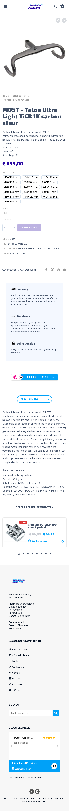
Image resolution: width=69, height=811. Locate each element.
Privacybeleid (15, 612)
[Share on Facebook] (45, 270)
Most (12, 239)
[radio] (11, 177)
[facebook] (31, 791)
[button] (6, 6)
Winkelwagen (29, 227)
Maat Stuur (8, 172)
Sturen (21, 253)
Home (5, 96)
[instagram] (37, 791)
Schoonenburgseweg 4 (21, 594)
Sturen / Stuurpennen (15, 100)
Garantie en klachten (19, 615)
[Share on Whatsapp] (63, 270)
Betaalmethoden (17, 606)
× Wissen (6, 220)
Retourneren (15, 609)
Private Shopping (19, 625)
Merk (5, 208)
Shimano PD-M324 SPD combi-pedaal (42, 526)
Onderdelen (19, 96)
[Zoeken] (56, 713)
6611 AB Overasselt (19, 597)
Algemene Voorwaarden (21, 603)
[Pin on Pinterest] (57, 270)
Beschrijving (29, 399)
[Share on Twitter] (51, 270)
